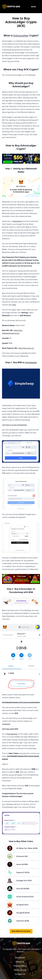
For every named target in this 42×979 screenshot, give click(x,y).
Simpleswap (31, 362)
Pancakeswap (12, 734)
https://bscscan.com (26, 348)
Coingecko (6, 724)
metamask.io (17, 221)
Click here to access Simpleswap (14, 425)
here (14, 305)
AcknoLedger (21, 35)
